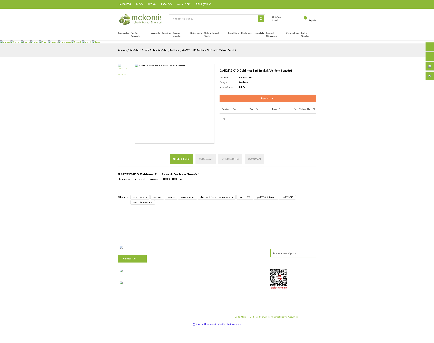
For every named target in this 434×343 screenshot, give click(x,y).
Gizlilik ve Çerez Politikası (181, 280)
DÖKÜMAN (254, 159)
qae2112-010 (287, 197)
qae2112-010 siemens (142, 202)
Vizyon (172, 243)
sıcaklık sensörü (140, 197)
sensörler (157, 197)
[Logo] (141, 18)
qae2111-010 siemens (266, 197)
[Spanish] (77, 41)
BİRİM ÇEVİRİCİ (203, 4)
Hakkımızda (174, 237)
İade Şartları (242, 260)
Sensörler (207, 260)
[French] (25, 41)
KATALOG (166, 4)
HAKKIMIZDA (124, 4)
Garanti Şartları (244, 254)
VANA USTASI (184, 4)
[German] (16, 41)
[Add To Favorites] (228, 109)
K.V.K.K (172, 274)
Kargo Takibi (175, 286)
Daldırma (243, 82)
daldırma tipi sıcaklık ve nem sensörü (217, 197)
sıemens (170, 197)
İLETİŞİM (152, 4)
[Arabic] (43, 41)
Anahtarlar (208, 254)
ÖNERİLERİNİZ (230, 159)
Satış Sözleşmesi (244, 237)
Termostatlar (209, 248)
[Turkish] (96, 41)
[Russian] (53, 41)
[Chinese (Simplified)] (5, 41)
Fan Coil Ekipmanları (213, 243)
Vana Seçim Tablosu (212, 274)
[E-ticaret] (216, 324)
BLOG (139, 4)
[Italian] (34, 41)
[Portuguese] (65, 41)
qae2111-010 (244, 197)
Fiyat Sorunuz (268, 98)
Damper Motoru (210, 237)
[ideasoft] (199, 324)
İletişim (172, 254)
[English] (87, 41)
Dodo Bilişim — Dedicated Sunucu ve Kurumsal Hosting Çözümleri (266, 316)
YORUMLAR (205, 159)
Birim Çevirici (209, 280)
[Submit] (311, 253)
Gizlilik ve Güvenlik (245, 248)
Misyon (172, 248)
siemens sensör (187, 197)
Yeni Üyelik (174, 291)
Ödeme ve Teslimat (245, 243)
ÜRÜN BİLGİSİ (181, 159)
